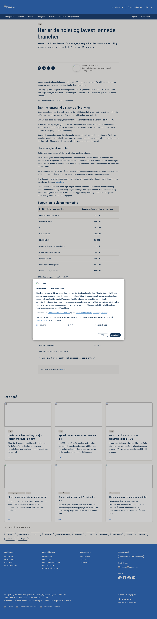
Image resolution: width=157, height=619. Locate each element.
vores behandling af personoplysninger (91, 313)
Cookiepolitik (42, 320)
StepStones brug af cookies (59, 313)
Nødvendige (43, 325)
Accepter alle (115, 335)
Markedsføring (102, 325)
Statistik (71, 325)
